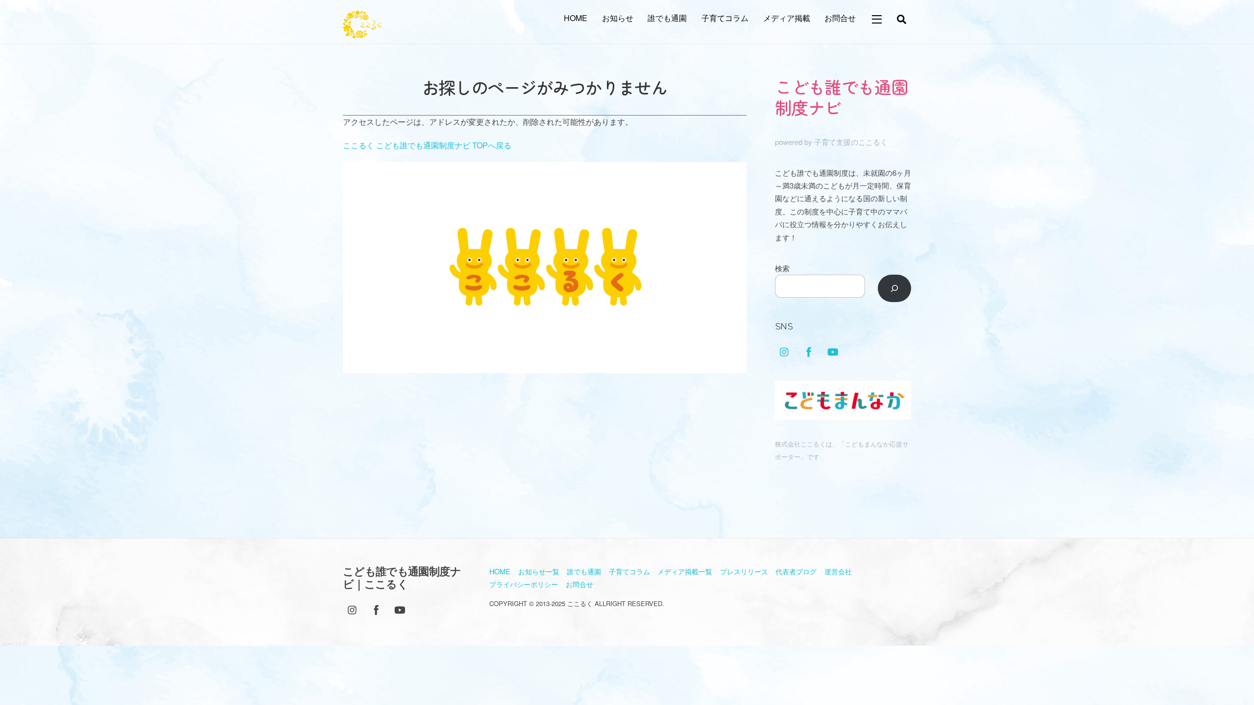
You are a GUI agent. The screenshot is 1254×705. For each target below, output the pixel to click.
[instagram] (785, 350)
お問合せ (840, 18)
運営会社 (838, 571)
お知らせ (617, 18)
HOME (575, 18)
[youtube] (833, 350)
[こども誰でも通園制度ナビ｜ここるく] (362, 32)
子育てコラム (724, 18)
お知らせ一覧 (538, 571)
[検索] (895, 288)
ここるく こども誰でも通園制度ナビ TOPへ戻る (427, 145)
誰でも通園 (667, 18)
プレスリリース (744, 571)
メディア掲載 (786, 18)
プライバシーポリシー (523, 584)
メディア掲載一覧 (684, 571)
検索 (782, 268)
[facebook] (809, 350)
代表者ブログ (796, 571)
